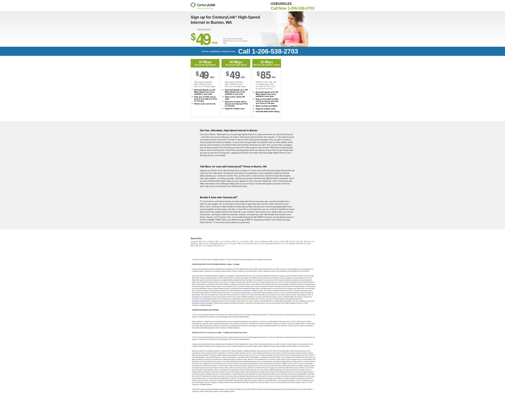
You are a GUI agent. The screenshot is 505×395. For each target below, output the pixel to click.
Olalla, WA (284, 241)
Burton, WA (230, 241)
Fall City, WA (302, 241)
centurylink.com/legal (248, 288)
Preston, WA (248, 241)
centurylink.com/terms (292, 299)
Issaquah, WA (196, 241)
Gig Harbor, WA (271, 243)
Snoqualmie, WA (216, 243)
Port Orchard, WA (292, 243)
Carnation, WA (196, 243)
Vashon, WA (213, 241)
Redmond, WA (266, 241)
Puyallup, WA (212, 245)
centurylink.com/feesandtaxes (201, 301)
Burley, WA (253, 243)
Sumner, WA (235, 243)
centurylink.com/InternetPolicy (288, 271)
